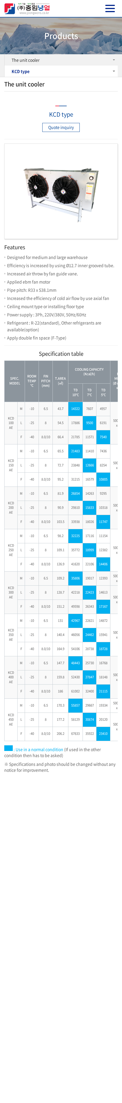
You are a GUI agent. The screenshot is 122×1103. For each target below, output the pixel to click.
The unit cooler (25, 60)
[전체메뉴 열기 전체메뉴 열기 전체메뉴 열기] (110, 8)
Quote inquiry (61, 127)
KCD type (21, 71)
